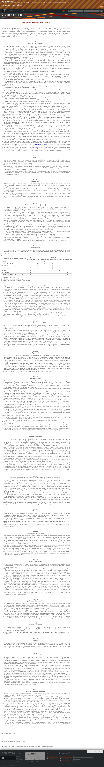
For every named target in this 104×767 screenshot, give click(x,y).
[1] (8, 46)
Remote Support (65, 761)
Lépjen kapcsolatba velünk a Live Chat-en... (83, 757)
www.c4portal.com (39, 144)
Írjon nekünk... (76, 759)
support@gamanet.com (66, 757)
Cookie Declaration (77, 761)
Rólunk (11, 11)
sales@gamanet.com (53, 757)
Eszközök (32, 11)
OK (101, 7)
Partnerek (24, 11)
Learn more (18, 5)
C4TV (17, 11)
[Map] (35, 756)
